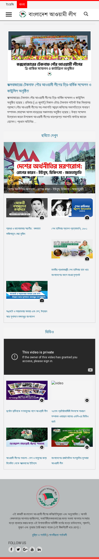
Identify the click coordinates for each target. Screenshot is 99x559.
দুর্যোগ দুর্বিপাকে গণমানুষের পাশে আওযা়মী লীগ (27, 411)
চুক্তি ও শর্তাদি (39, 535)
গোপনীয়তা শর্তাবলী (57, 535)
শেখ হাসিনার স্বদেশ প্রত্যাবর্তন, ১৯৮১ (69, 228)
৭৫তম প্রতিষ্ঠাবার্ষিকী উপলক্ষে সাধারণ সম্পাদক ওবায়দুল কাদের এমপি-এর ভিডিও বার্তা (69, 416)
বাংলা (22, 4)
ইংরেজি (10, 4)
